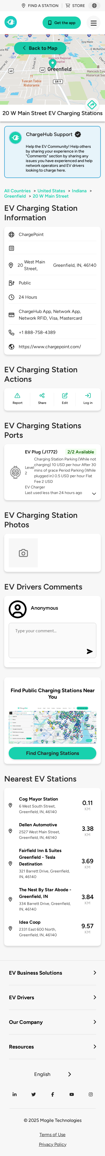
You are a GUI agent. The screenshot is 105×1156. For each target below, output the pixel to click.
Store (78, 5)
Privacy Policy (52, 1144)
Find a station (43, 5)
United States (51, 190)
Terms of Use (52, 1134)
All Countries (17, 190)
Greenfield (15, 196)
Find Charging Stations (52, 753)
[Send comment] (90, 651)
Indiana (79, 190)
